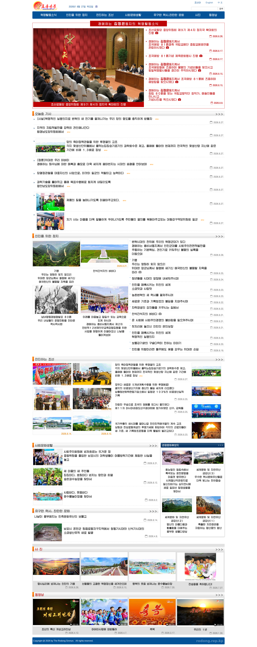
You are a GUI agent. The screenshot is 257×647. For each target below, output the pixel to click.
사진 (198, 15)
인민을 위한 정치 (77, 15)
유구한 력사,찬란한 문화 (169, 15)
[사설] (94, 118)
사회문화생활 (133, 15)
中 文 (220, 2)
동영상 (213, 15)
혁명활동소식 (49, 15)
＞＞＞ (219, 114)
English (209, 2)
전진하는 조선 (105, 15)
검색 (221, 9)
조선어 (197, 2)
